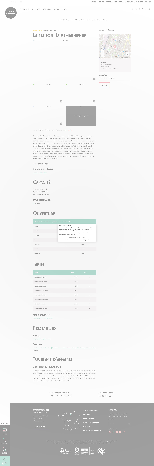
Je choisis (67, 240)
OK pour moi (86, 240)
